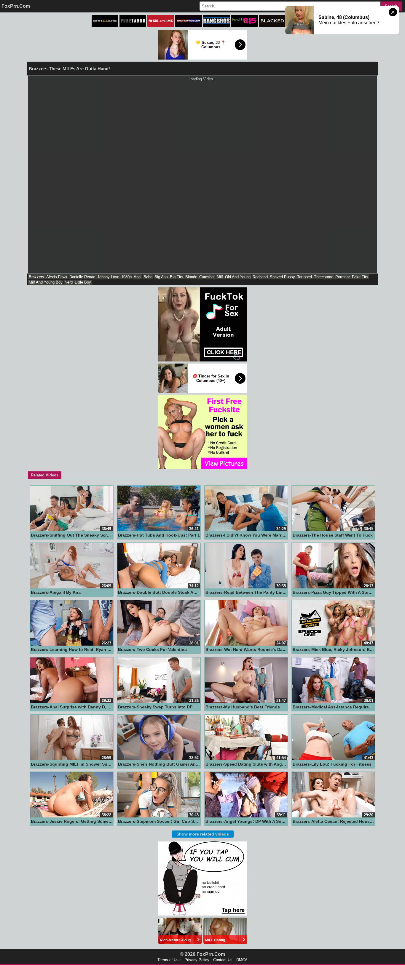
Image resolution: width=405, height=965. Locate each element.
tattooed (304, 277)
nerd (69, 282)
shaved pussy (282, 277)
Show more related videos (202, 834)
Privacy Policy (196, 960)
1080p (126, 277)
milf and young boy (46, 282)
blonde (191, 277)
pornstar (342, 277)
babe (147, 277)
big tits (176, 277)
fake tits (360, 277)
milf (220, 277)
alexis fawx (56, 277)
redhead (260, 277)
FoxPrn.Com (15, 6)
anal (137, 277)
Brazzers (36, 277)
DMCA (242, 960)
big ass (161, 277)
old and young (238, 277)
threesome (323, 277)
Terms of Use (169, 960)
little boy (83, 282)
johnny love (108, 277)
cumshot (207, 277)
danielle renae (82, 277)
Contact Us (222, 960)
